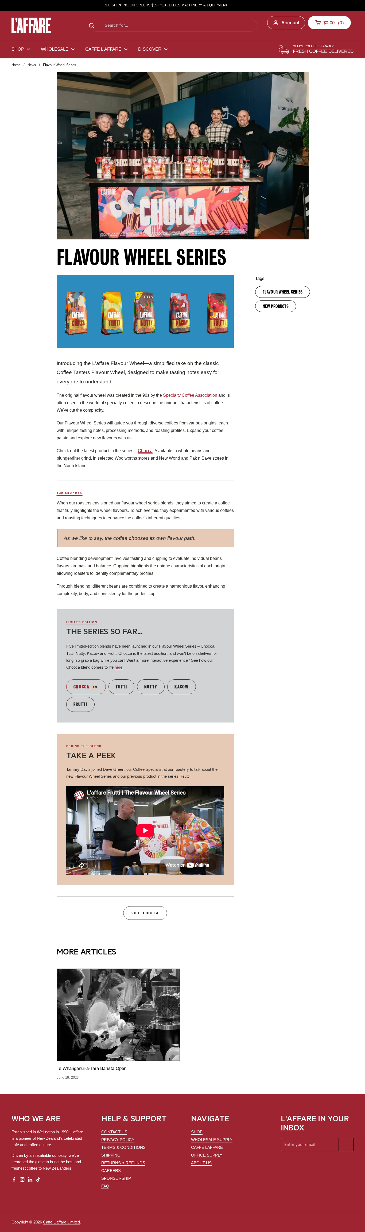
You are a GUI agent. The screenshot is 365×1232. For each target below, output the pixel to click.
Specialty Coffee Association (190, 395)
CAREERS (111, 1170)
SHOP (197, 1132)
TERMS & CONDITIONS (123, 1147)
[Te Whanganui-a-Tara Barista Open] (118, 1015)
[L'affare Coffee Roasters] (31, 25)
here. (119, 667)
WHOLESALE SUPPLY (211, 1139)
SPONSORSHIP (116, 1178)
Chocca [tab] (81, 686)
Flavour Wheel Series (282, 291)
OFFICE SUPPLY (206, 1155)
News (32, 65)
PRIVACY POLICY (117, 1139)
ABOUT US (201, 1163)
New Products (276, 305)
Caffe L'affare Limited (61, 1222)
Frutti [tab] (80, 704)
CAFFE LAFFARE (207, 1147)
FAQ (105, 1186)
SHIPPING (111, 1155)
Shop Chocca (144, 913)
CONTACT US (114, 1132)
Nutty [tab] (151, 686)
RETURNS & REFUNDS (123, 1163)
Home (16, 65)
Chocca (145, 450)
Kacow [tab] (181, 686)
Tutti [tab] (121, 686)
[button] (329, 22)
